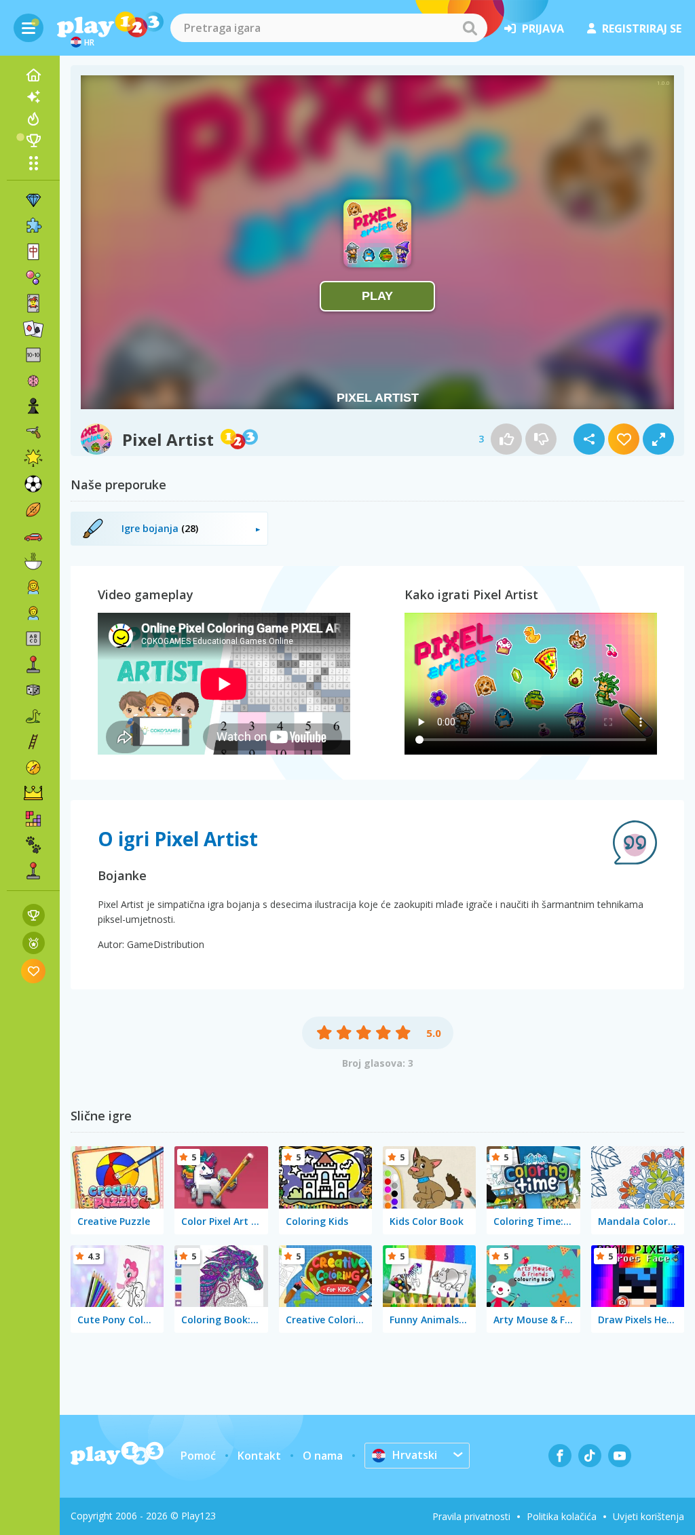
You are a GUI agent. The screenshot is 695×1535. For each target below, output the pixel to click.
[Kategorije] (33, 163)
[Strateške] (33, 793)
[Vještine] (33, 742)
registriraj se (641, 28)
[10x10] (33, 355)
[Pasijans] (33, 329)
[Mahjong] (33, 252)
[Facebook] (559, 1455)
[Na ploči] (33, 690)
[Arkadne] (33, 664)
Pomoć (198, 1455)
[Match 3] (33, 200)
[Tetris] (33, 819)
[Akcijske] (33, 432)
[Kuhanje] (33, 561)
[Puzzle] (33, 226)
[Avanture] (33, 767)
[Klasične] (33, 716)
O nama (323, 1455)
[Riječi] (33, 638)
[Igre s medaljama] (33, 943)
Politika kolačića (562, 1516)
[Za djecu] (33, 613)
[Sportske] (33, 510)
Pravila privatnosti (471, 1516)
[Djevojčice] (33, 587)
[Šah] (33, 406)
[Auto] (33, 535)
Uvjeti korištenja (648, 1516)
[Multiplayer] (33, 871)
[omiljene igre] (33, 971)
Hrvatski (414, 1454)
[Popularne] (33, 118)
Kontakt (259, 1455)
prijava (543, 28)
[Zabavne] (33, 458)
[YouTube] (619, 1455)
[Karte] (33, 303)
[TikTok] (589, 1455)
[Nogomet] (33, 484)
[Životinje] (33, 845)
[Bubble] (33, 277)
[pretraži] (469, 28)
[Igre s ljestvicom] (33, 915)
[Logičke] (33, 381)
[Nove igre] (33, 97)
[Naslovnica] (33, 75)
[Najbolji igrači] (33, 140)
